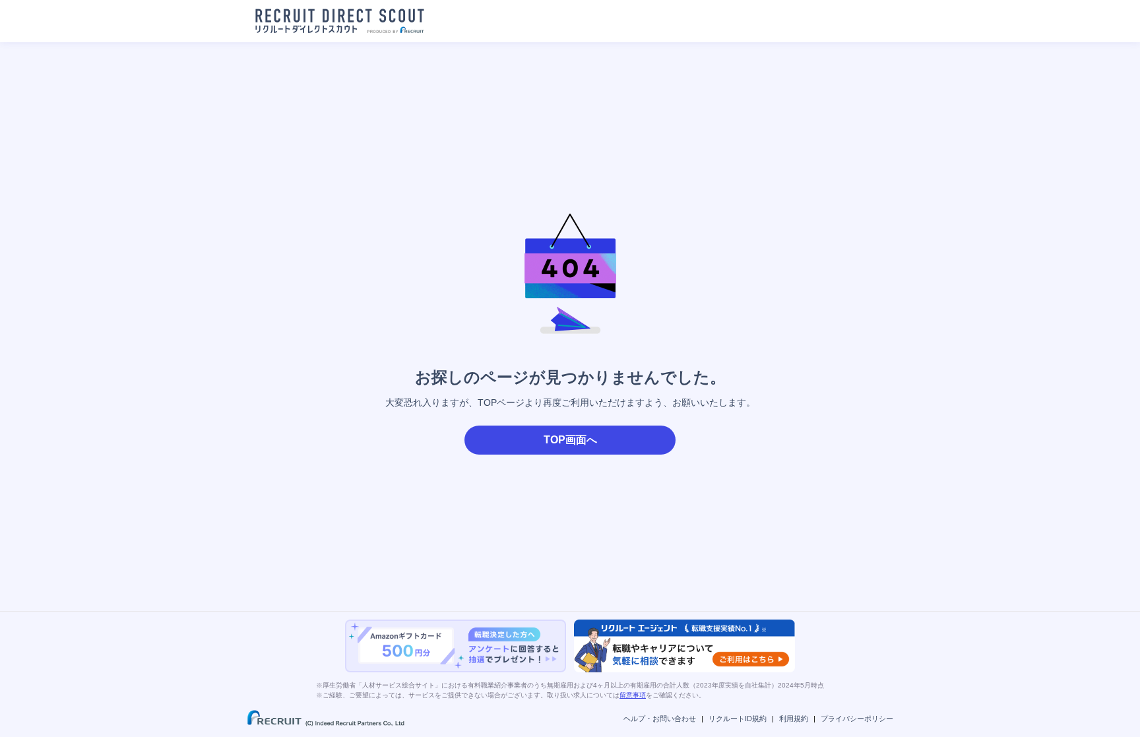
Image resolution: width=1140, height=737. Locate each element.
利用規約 (793, 718)
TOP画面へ (570, 439)
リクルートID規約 (738, 718)
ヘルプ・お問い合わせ (659, 718)
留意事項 (632, 695)
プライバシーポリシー (857, 718)
